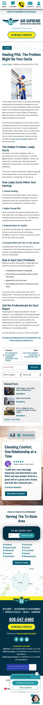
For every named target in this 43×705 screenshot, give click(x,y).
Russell (27, 553)
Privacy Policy (15, 668)
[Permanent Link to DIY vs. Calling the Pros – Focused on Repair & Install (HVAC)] (9, 411)
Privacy (31, 669)
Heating (7, 48)
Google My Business (26, 639)
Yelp (21, 639)
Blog (9, 64)
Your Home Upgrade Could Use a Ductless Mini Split (30, 354)
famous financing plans (26, 633)
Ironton (27, 547)
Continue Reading (13, 487)
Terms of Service (23, 668)
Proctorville (29, 550)
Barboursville (10, 547)
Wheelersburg (30, 556)
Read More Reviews (16, 494)
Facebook (16, 639)
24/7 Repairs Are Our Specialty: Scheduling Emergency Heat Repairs (11, 356)
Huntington (9, 556)
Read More (20, 394)
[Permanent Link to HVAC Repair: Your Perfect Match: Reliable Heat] (9, 391)
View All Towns (21, 563)
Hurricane (28, 544)
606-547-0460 (21, 4)
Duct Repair (15, 419)
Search (34, 367)
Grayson (8, 553)
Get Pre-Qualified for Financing (21, 12)
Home (4, 64)
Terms (34, 669)
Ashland (7, 419)
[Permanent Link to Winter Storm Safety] (9, 401)
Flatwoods (9, 550)
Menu (4, 6)
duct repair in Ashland (19, 139)
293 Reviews (28, 435)
